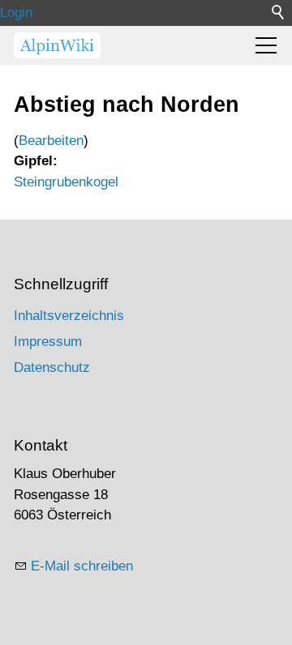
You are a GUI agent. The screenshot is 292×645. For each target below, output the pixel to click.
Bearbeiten (51, 140)
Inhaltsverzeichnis (69, 315)
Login (16, 12)
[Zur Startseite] (57, 45)
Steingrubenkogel (66, 182)
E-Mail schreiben (82, 566)
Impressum (48, 341)
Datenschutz (52, 367)
